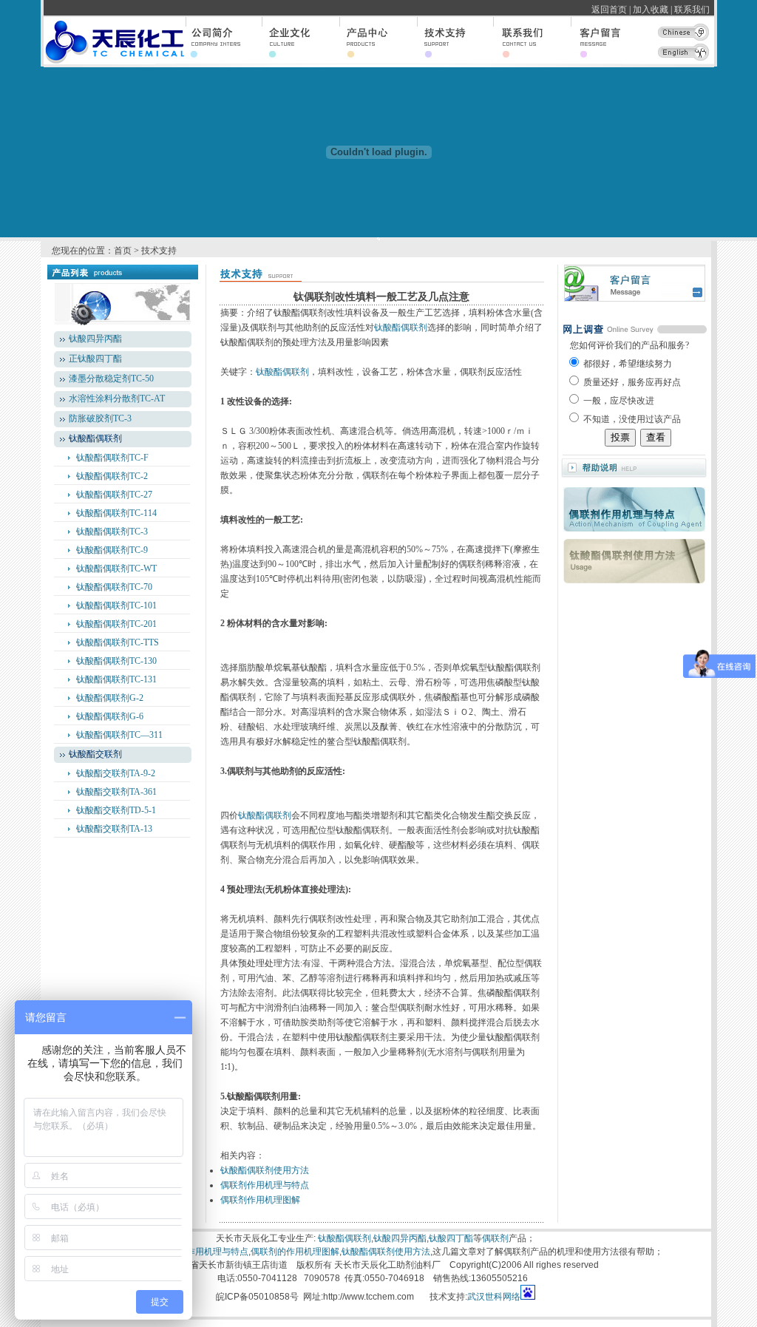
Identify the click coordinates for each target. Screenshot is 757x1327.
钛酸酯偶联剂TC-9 (112, 550)
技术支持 (159, 250)
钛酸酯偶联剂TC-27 (114, 494)
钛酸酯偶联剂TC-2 (112, 476)
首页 (123, 250)
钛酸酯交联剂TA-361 (116, 792)
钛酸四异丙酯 (95, 338)
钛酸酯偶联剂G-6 (109, 716)
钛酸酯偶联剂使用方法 (264, 1170)
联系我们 (694, 9)
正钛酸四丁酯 (95, 358)
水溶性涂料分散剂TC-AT (117, 398)
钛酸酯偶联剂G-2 (109, 698)
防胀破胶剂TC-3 (100, 418)
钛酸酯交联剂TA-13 (114, 829)
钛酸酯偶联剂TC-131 (116, 679)
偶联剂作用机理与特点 (264, 1185)
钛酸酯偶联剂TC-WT (116, 568)
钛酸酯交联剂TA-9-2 (115, 773)
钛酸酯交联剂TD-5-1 (116, 810)
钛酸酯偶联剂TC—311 (119, 735)
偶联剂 (495, 1238)
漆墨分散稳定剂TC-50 (111, 378)
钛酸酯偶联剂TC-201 (116, 624)
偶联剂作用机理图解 (260, 1200)
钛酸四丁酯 (451, 1238)
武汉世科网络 (493, 1297)
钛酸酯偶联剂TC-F (112, 457)
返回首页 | (611, 9)
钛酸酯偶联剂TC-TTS (117, 642)
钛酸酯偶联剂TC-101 (116, 605)
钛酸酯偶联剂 (400, 327)
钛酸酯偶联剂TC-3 (112, 531)
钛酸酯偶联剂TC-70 (114, 587)
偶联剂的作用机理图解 (295, 1251)
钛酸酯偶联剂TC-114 (116, 513)
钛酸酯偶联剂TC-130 (116, 661)
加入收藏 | (652, 9)
